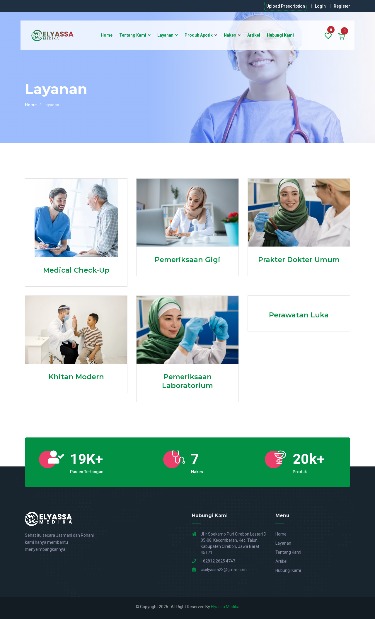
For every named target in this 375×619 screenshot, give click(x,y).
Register (342, 6)
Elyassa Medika (225, 606)
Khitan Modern (76, 376)
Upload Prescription (285, 6)
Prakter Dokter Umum (299, 259)
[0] (328, 36)
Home (106, 35)
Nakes (230, 35)
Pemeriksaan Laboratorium (187, 381)
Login (320, 6)
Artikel (253, 35)
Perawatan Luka (299, 315)
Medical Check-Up (76, 270)
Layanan (165, 35)
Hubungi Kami (280, 35)
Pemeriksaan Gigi (187, 259)
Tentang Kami (132, 35)
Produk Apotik (199, 35)
